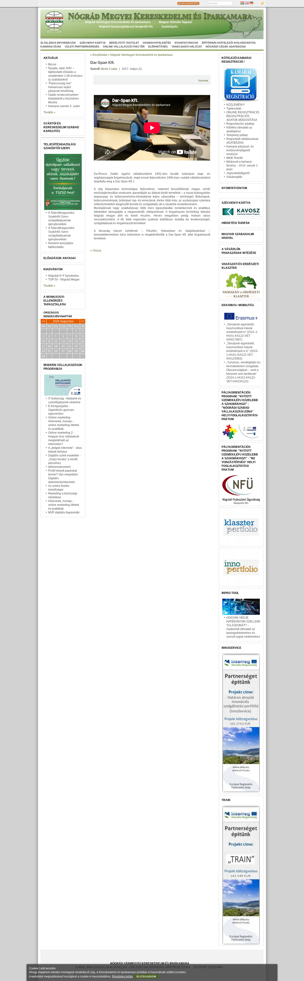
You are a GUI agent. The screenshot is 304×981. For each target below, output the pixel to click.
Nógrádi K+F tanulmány (63, 275)
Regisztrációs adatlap (240, 123)
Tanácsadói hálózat (186, 46)
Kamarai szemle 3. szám (64, 106)
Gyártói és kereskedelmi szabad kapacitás (61, 127)
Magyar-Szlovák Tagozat (175, 22)
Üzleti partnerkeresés (82, 46)
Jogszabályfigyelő (238, 173)
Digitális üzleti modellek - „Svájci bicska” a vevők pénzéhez (64, 459)
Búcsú (52, 64)
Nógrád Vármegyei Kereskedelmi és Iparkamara (118, 22)
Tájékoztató (233, 108)
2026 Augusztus (63, 321)
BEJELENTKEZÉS (188, 3)
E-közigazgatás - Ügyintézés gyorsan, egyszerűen (61, 409)
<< (43, 321)
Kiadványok (53, 269)
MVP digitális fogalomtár (64, 512)
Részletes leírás (122, 976)
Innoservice (231, 647)
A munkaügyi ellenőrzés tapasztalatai (54, 300)
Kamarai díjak (50, 46)
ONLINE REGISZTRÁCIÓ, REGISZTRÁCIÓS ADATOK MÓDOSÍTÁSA (243, 116)
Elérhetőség (158, 46)
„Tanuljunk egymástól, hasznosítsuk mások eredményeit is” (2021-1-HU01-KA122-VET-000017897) (242, 332)
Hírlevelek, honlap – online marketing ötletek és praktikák (63, 504)
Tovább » (49, 112)
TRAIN (226, 800)
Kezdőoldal (100, 55)
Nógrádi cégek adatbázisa (226, 46)
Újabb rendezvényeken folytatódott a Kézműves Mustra (63, 98)
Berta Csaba (109, 69)
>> (82, 321)
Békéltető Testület (124, 42)
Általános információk (58, 42)
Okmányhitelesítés (157, 42)
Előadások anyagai (59, 258)
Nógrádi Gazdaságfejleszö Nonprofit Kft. (126, 26)
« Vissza (95, 250)
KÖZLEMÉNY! (235, 104)
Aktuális (50, 58)
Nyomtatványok (186, 42)
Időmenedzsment (59, 467)
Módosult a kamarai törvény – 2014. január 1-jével (242, 165)
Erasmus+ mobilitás (238, 305)
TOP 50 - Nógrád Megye (64, 279)
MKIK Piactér (234, 158)
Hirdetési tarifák (236, 223)
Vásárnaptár (234, 177)
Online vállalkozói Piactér (124, 46)
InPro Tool (230, 593)
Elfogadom (146, 976)
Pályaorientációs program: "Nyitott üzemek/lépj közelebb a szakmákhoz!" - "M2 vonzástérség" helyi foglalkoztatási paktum (240, 458)
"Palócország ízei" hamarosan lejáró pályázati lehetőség (60, 87)
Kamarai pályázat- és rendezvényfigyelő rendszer (240, 150)
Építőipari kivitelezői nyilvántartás (229, 42)
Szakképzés (170, 26)
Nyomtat (203, 80)
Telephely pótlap (237, 135)
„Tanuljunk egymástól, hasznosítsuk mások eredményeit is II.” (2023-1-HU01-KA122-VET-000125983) (242, 351)
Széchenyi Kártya (93, 42)
